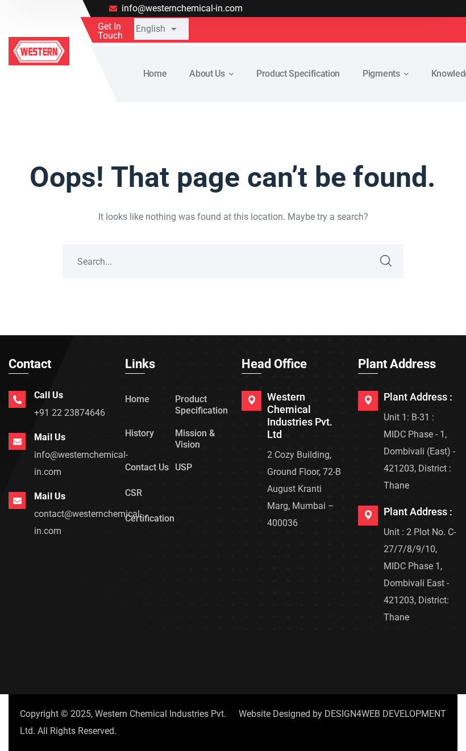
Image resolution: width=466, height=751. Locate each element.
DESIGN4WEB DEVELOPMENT (385, 713)
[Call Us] (17, 399)
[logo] (39, 50)
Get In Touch (110, 31)
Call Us (48, 395)
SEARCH (386, 261)
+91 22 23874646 (69, 412)
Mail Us (49, 437)
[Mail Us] (17, 441)
